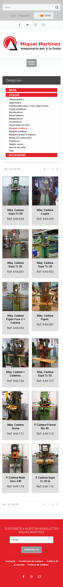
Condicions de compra (31, 561)
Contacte (10, 561)
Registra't (24, 15)
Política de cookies (38, 564)
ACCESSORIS (17, 155)
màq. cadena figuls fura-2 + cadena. (15, 319)
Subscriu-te (31, 549)
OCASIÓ (13, 95)
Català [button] (47, 15)
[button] (44, 169)
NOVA (12, 90)
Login (13, 15)
